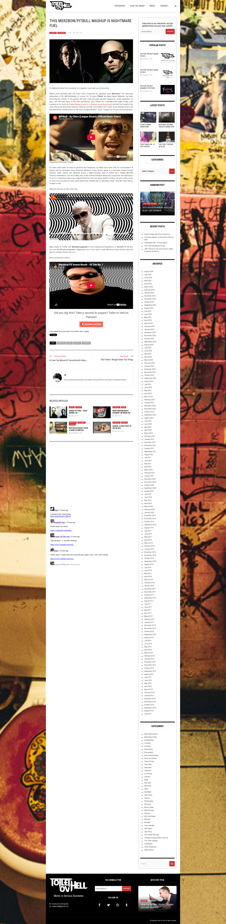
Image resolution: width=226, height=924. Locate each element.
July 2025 (147, 311)
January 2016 (149, 659)
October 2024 (149, 339)
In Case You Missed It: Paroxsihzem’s (68, 360)
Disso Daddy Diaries (151, 755)
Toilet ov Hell (161, 920)
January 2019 (149, 549)
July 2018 (147, 567)
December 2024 (150, 332)
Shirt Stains (148, 829)
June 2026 (148, 278)
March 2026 (148, 287)
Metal (72, 407)
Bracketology (148, 740)
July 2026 (147, 274)
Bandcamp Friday (150, 737)
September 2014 (150, 708)
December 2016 (150, 625)
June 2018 (148, 570)
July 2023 (147, 384)
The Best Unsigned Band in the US (156, 838)
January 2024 (149, 366)
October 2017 (149, 595)
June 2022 (148, 424)
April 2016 (148, 650)
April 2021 (148, 467)
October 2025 (149, 302)
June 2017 (148, 607)
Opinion (72, 424)
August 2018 (148, 564)
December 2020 (150, 479)
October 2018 (149, 558)
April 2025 (148, 320)
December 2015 (150, 662)
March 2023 (148, 397)
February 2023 (149, 400)
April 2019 (148, 540)
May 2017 (147, 610)
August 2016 (148, 638)
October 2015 (149, 668)
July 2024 (147, 348)
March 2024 (148, 360)
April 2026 (148, 284)
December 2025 (150, 296)
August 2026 (148, 271)
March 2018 (148, 580)
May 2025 (147, 317)
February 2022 (149, 436)
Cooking (147, 746)
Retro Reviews (149, 810)
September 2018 (150, 561)
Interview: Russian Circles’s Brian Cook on (166, 127)
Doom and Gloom (150, 758)
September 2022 (150, 415)
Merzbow (61, 343)
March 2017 (148, 616)
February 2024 (149, 363)
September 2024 (150, 342)
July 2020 (147, 494)
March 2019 (148, 543)
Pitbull (77, 343)
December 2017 (150, 589)
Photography (148, 801)
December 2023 (150, 369)
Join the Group (137, 6)
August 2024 (148, 345)
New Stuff (116, 407)
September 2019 (150, 525)
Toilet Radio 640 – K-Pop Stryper (155, 243)
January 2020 (149, 512)
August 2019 (148, 528)
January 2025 (149, 329)
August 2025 (148, 308)
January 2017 (149, 622)
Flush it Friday (149, 761)
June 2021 (148, 461)
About (152, 6)
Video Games (149, 850)
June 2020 (148, 497)
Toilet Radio (156, 201)
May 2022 (147, 427)
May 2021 (147, 464)
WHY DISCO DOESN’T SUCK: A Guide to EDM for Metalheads (78, 430)
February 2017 (149, 619)
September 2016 (150, 634)
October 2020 (149, 485)
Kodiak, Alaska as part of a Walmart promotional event (90, 104)
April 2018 (148, 576)
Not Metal (61, 33)
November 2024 (150, 336)
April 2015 (148, 686)
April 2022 (148, 430)
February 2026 (149, 290)
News (123, 407)
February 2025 (149, 326)
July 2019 (147, 531)
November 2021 (150, 445)
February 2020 (149, 509)
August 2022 (148, 418)
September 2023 (150, 378)
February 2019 (149, 546)
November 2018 (150, 555)
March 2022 (148, 433)
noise (69, 343)
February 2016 (149, 656)
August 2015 (148, 674)
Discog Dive (148, 749)
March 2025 (148, 323)
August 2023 (148, 381)
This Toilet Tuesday (150, 841)
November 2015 (150, 665)
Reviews (78, 407)
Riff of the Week (149, 816)
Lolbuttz (53, 33)
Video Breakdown (150, 847)
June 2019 (148, 534)
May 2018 (147, 573)
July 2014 (147, 714)
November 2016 (150, 628)
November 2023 (150, 372)
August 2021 (148, 455)
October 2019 (149, 522)
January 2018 (149, 586)
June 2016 (148, 644)
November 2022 (150, 409)
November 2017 (150, 592)
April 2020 (148, 503)
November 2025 (150, 299)
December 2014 (150, 699)
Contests (147, 743)
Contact (164, 6)
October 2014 (149, 705)
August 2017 (148, 601)
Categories (119, 6)
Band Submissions (150, 734)
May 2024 (147, 354)
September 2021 (150, 451)
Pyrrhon (86, 343)
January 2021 (149, 476)
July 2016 (147, 641)
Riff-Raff (147, 822)
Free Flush (148, 764)
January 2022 (149, 439)
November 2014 (150, 702)
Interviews (146, 201)
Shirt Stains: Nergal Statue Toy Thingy (117, 359)
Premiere (147, 804)
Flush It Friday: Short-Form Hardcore (145, 127)
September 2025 (150, 305)
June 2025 (148, 314)
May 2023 (147, 390)
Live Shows (148, 774)
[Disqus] (91, 475)
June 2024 (148, 351)
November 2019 (150, 518)
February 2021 (149, 473)
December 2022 (150, 406)
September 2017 (150, 598)
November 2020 (150, 482)
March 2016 (148, 653)
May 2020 (147, 500)
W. (70, 33)
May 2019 (147, 537)
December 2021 (150, 442)
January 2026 (149, 293)
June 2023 (148, 387)
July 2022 (147, 421)
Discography (148, 752)
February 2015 (149, 692)
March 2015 (148, 689)
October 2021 (149, 448)
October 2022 (149, 412)
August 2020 (148, 491)
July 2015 (147, 677)
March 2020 (148, 506)
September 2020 (150, 488)
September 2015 (150, 671)
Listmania (147, 771)
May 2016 (147, 647)
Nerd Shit (73, 422)
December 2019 (150, 515)
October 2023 (149, 375)
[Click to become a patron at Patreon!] (91, 324)
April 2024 (148, 357)
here (88, 249)
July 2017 (147, 604)
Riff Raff (147, 819)
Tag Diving (148, 832)
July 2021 (147, 457)
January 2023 (149, 403)
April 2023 (148, 393)
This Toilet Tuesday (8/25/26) (154, 246)
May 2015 (147, 683)
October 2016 (149, 631)
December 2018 (150, 552)
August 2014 (148, 711)
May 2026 (147, 281)
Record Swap (149, 807)
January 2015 (149, 695)
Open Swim (148, 795)
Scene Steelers (149, 825)
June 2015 (148, 680)
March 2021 (148, 470)
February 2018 (149, 583)
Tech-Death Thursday (151, 835)
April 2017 (148, 613)
